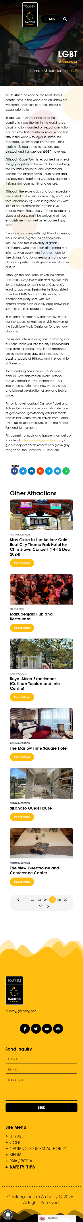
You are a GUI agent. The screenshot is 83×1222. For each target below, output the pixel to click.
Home (35, 71)
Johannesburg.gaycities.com (41, 440)
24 (46, 899)
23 (39, 899)
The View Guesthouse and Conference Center (34, 870)
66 (40, 906)
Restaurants (17, 609)
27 (66, 899)
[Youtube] (47, 1029)
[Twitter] (36, 1029)
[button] (65, 19)
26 (59, 899)
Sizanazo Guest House (31, 808)
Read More (22, 563)
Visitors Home (55, 71)
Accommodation (20, 534)
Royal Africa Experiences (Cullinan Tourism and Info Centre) (35, 683)
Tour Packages (18, 673)
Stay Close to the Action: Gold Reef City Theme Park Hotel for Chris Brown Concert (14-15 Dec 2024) (40, 547)
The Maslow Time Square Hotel (39, 748)
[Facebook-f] (25, 1029)
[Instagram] (58, 1029)
